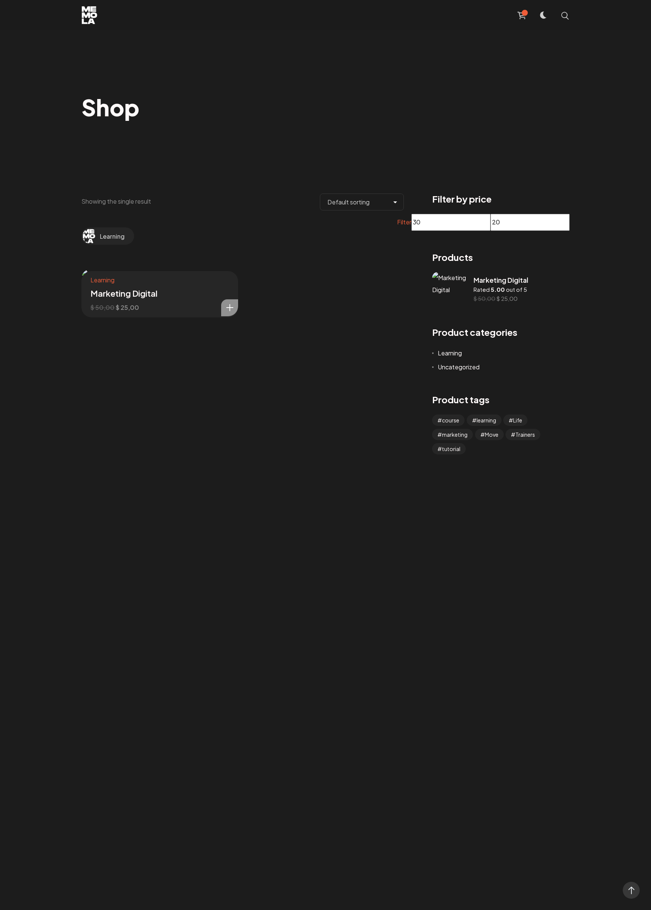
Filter (404, 222)
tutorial (451, 448)
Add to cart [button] (229, 307)
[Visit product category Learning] (91, 235)
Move (491, 434)
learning (486, 420)
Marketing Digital (123, 293)
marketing (455, 434)
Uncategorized (459, 367)
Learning (112, 236)
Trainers (525, 434)
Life (517, 420)
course (450, 420)
